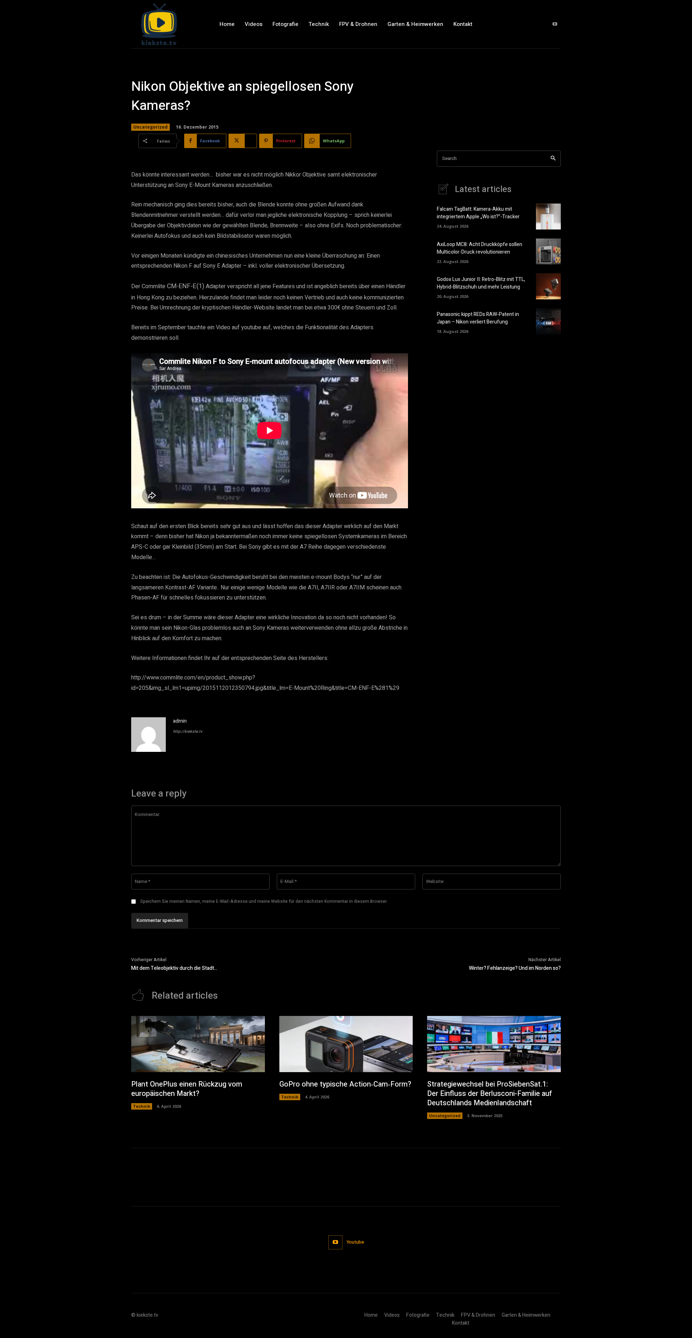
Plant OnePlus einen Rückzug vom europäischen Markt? (186, 1089)
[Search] (553, 159)
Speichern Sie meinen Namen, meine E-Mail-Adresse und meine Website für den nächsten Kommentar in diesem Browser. (263, 901)
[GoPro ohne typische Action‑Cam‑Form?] (346, 1044)
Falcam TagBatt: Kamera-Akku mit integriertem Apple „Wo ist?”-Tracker (478, 212)
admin (180, 721)
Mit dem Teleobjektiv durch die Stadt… (174, 968)
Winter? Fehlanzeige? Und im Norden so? (515, 968)
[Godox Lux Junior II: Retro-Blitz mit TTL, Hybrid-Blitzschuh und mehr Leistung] (548, 286)
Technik (141, 1106)
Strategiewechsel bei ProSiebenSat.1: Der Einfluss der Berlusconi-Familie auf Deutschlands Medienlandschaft (489, 1093)
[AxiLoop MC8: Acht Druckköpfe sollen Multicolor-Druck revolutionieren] (548, 251)
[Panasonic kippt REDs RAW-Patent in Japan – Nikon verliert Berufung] (548, 321)
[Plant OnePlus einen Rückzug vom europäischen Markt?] (198, 1044)
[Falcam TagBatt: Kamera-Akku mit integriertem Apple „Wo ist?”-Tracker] (548, 216)
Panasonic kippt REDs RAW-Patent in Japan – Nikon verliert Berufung (478, 318)
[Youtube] (555, 24)
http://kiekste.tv (187, 731)
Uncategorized (150, 127)
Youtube (355, 1242)
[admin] (148, 734)
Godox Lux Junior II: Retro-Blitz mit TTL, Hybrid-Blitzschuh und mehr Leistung (481, 283)
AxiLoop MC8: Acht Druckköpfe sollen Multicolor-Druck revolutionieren (479, 248)
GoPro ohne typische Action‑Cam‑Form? (345, 1084)
